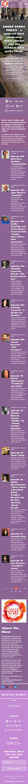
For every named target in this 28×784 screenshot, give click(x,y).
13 (15, 591)
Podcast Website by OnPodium (14, 781)
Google (20, 101)
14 (20, 591)
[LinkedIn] (19, 743)
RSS (21, 106)
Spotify (11, 106)
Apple (11, 101)
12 (11, 591)
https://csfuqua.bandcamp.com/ (12, 680)
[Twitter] (11, 743)
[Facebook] (8, 743)
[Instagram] (15, 743)
